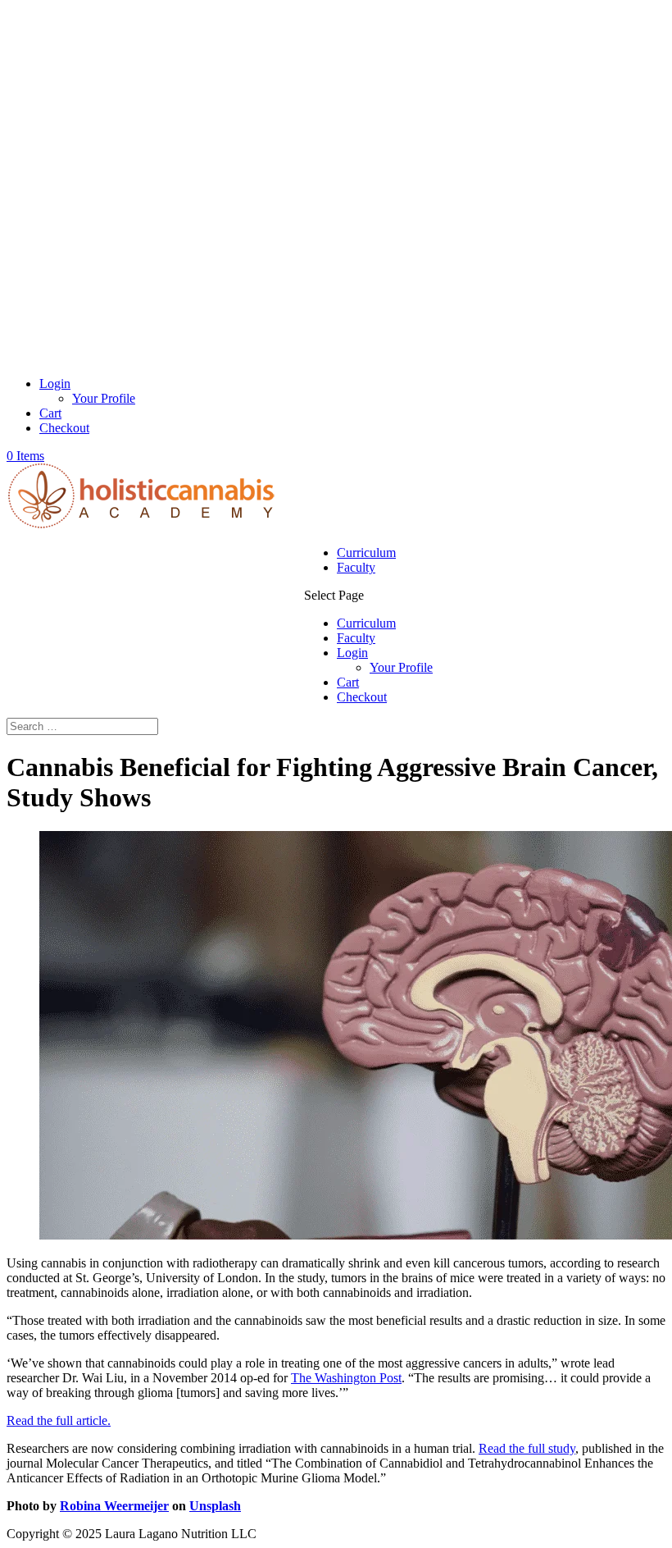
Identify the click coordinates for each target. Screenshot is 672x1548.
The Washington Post (346, 1378)
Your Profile (103, 398)
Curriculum (366, 552)
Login (54, 383)
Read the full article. (59, 1420)
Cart (50, 413)
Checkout (64, 428)
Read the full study (527, 1448)
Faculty (356, 567)
